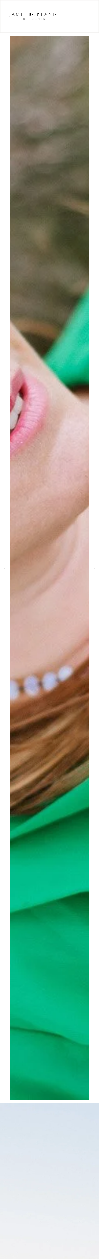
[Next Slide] (93, 568)
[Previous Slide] (5, 568)
